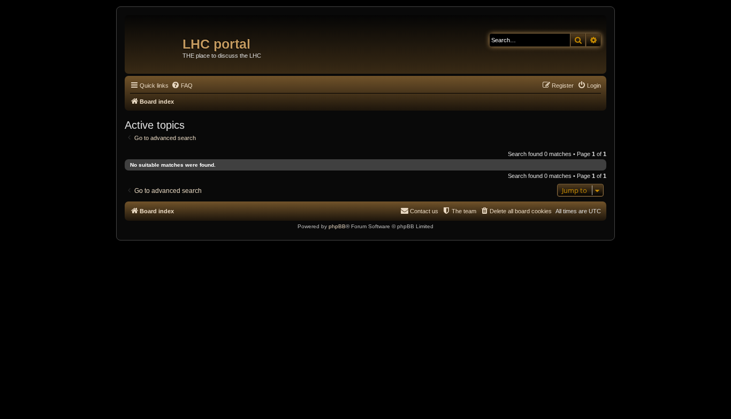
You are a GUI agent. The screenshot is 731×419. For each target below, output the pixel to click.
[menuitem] (182, 85)
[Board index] (154, 40)
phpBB (337, 226)
